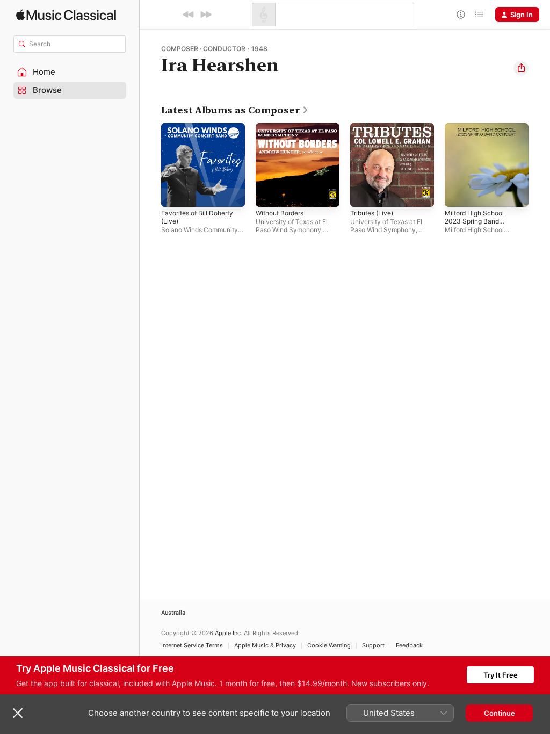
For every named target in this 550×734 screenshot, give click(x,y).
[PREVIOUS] (188, 14)
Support (373, 646)
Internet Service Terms (192, 646)
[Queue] (479, 14)
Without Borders (279, 213)
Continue (499, 713)
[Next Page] (539, 165)
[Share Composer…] (521, 68)
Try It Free (500, 675)
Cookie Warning (329, 646)
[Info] (460, 14)
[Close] (18, 713)
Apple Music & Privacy (265, 646)
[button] (70, 72)
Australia (173, 613)
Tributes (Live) (371, 213)
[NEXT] (205, 14)
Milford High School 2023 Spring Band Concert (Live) (474, 221)
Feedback (409, 646)
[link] (235, 110)
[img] (66, 15)
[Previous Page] (150, 165)
